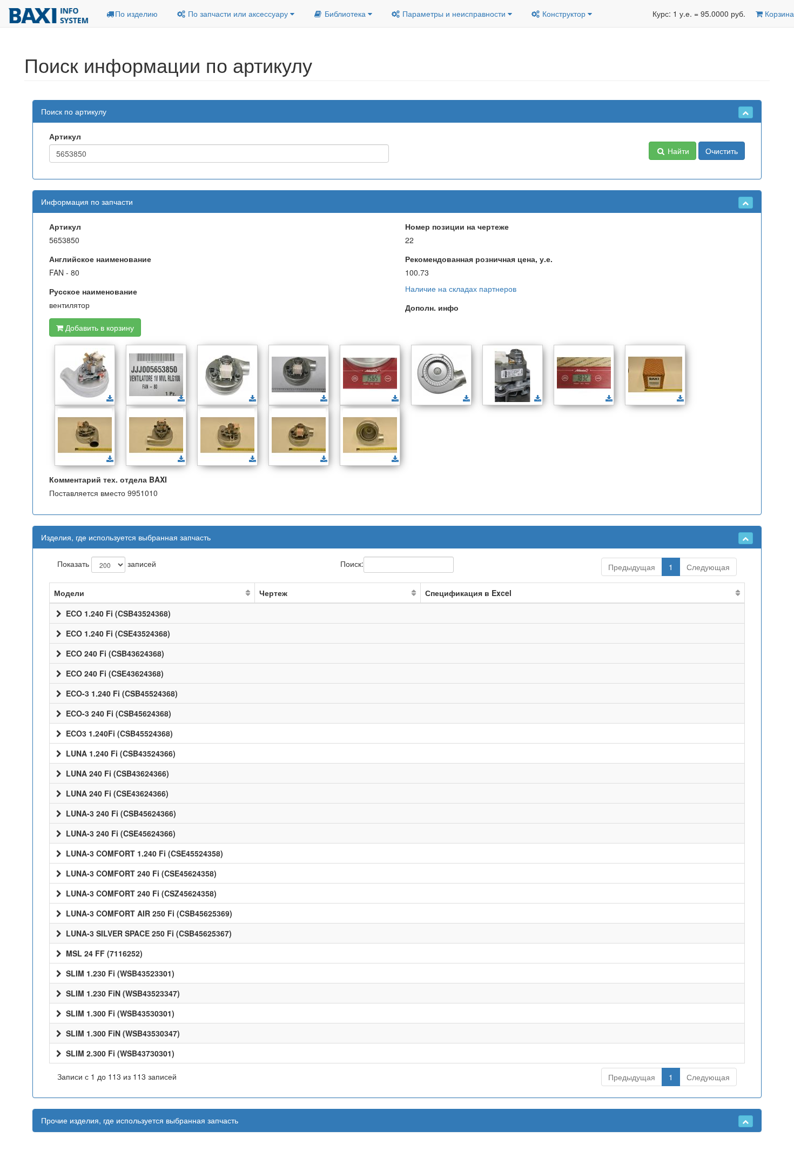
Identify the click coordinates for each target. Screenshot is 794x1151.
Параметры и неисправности (454, 13)
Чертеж (273, 592)
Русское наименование (93, 291)
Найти (677, 150)
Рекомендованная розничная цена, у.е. (479, 258)
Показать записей (106, 563)
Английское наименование (100, 258)
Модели (69, 592)
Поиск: (352, 563)
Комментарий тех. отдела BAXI (108, 479)
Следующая (708, 566)
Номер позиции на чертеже (457, 226)
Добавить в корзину (98, 327)
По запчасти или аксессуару (238, 13)
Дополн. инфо (432, 307)
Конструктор (564, 13)
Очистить (721, 150)
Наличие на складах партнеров (460, 288)
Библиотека (345, 13)
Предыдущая (631, 566)
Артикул (65, 136)
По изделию (136, 13)
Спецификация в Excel (468, 592)
